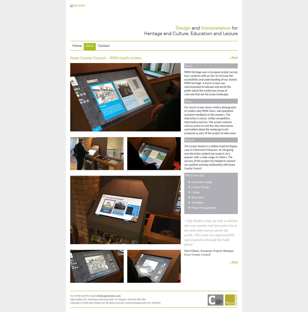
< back (234, 57)
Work (90, 46)
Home (77, 46)
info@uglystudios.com (108, 296)
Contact (104, 46)
